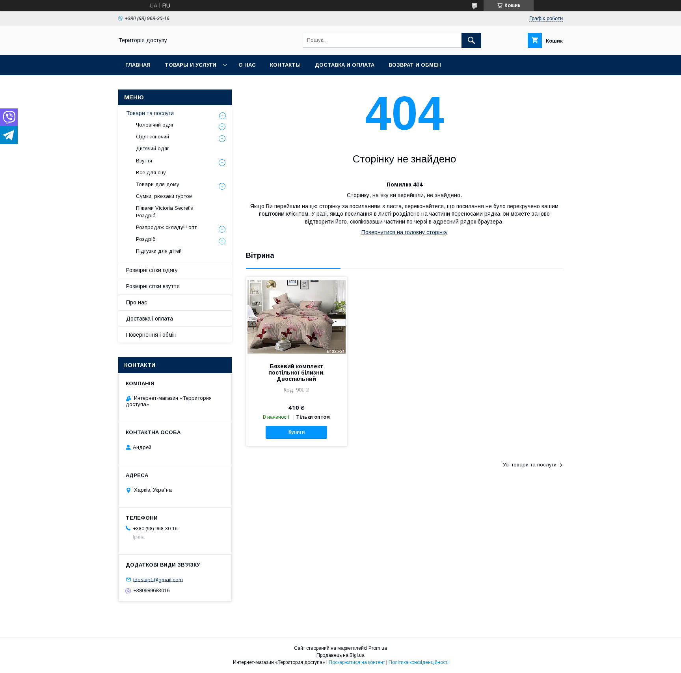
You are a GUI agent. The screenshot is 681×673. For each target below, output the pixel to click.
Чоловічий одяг (155, 125)
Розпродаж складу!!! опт (166, 227)
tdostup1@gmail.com (158, 579)
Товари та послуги (150, 113)
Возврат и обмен (415, 65)
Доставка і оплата (149, 318)
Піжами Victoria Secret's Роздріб (164, 211)
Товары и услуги (190, 65)
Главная (138, 65)
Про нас (136, 302)
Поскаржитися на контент (357, 662)
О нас (247, 65)
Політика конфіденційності (418, 662)
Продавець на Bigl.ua (340, 655)
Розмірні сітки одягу (152, 270)
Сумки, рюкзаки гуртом (164, 196)
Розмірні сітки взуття (153, 286)
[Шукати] (471, 40)
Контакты (285, 65)
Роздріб (146, 239)
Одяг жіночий (152, 137)
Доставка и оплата (344, 65)
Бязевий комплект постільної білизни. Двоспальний (296, 372)
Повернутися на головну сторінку (404, 232)
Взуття (144, 161)
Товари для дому (157, 184)
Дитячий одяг (152, 148)
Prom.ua (377, 648)
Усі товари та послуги (529, 465)
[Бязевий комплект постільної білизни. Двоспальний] (296, 316)
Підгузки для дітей (159, 251)
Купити (296, 432)
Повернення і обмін (151, 335)
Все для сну (151, 172)
